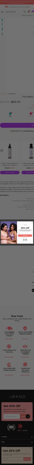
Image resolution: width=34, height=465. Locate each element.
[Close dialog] (32, 222)
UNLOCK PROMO (25, 235)
